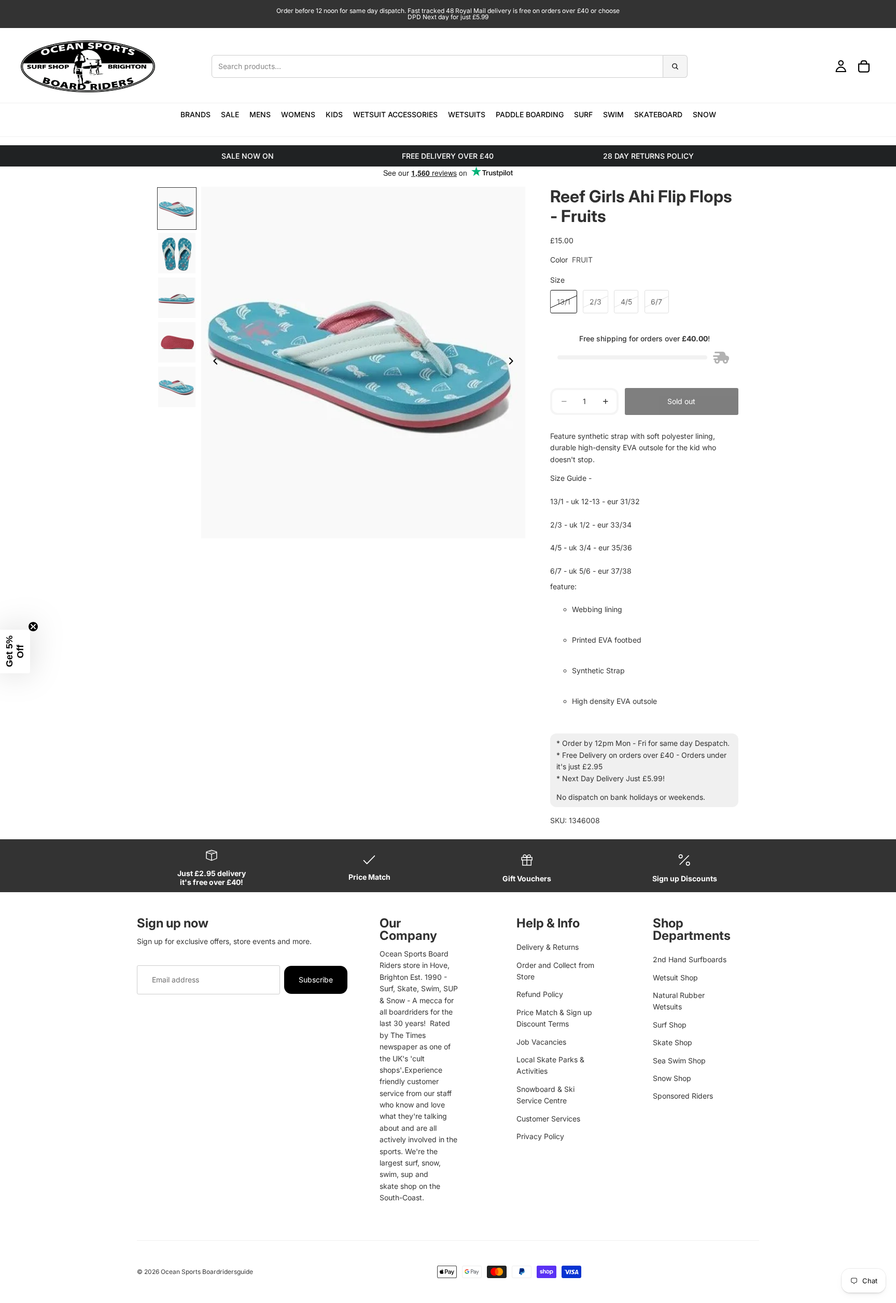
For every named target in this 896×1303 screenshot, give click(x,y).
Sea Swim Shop (679, 1060)
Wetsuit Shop (675, 977)
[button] (15, 651)
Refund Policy (539, 994)
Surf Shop (670, 1024)
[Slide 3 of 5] (176, 298)
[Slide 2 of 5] (176, 253)
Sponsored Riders (683, 1095)
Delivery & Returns (547, 946)
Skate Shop (672, 1042)
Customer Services (548, 1118)
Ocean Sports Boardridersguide (207, 1272)
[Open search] (449, 66)
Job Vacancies (541, 1041)
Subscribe (316, 979)
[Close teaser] (33, 626)
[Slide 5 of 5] (176, 387)
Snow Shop (672, 1078)
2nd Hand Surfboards (689, 959)
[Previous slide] (212, 362)
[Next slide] (513, 362)
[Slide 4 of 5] (176, 342)
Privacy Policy (540, 1136)
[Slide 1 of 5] (176, 208)
